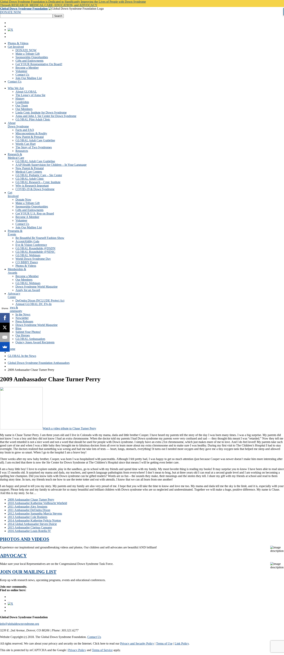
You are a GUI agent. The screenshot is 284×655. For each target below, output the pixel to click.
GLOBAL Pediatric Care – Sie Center (38, 175)
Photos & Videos (18, 43)
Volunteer (21, 71)
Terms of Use (164, 643)
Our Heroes (22, 335)
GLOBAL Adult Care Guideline (35, 140)
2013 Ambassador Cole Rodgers (27, 517)
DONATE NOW (10, 12)
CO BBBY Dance (26, 262)
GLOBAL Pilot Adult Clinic (32, 119)
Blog (18, 328)
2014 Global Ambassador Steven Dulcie (32, 524)
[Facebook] (5, 318)
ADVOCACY (13, 555)
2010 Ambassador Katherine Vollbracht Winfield (37, 503)
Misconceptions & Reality (31, 133)
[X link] (10, 29)
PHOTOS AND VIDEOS (24, 539)
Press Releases (24, 321)
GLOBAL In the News (22, 355)
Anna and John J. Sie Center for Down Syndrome (45, 116)
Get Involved (16, 46)
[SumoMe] (5, 347)
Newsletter (22, 318)
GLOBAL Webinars (27, 255)
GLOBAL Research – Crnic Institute (37, 182)
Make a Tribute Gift (27, 53)
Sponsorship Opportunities (31, 57)
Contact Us (22, 74)
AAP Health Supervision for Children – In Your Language (51, 164)
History (20, 98)
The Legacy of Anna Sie (30, 95)
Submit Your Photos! (28, 331)
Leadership (22, 102)
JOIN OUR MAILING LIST (28, 571)
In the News (22, 314)
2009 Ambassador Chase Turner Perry (31, 499)
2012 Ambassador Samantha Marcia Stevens (35, 513)
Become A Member (27, 217)
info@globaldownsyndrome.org (19, 623)
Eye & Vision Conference (31, 244)
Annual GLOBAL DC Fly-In (33, 304)
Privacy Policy (77, 650)
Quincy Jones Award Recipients (34, 342)
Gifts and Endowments (29, 60)
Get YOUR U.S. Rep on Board (34, 213)
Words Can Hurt (25, 143)
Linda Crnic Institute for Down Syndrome (41, 112)
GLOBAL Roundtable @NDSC (35, 251)
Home (11, 349)
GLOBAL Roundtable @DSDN (35, 248)
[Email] (5, 337)
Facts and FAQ (24, 130)
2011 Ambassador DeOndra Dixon (29, 510)
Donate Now (23, 199)
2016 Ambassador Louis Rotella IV (29, 531)
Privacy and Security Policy (137, 643)
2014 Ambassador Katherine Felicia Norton (34, 520)
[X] (5, 327)
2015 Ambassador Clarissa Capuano (30, 527)
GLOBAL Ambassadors (30, 338)
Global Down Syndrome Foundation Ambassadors (39, 362)
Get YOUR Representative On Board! (38, 64)
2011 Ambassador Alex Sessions (27, 506)
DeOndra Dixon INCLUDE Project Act (39, 300)
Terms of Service (102, 650)
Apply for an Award (27, 290)
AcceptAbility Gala (27, 241)
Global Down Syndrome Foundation (24, 8)
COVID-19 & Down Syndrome (34, 189)
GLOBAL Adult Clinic (29, 178)
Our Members (23, 109)
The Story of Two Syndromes (33, 147)
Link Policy (182, 643)
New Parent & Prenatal (29, 137)
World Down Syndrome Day (33, 258)
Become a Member (27, 67)
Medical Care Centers (28, 171)
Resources (21, 150)
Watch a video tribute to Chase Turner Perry (69, 428)
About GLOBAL (26, 91)
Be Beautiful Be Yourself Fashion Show (39, 237)
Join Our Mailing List (28, 78)
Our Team (21, 105)
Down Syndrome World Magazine (36, 286)
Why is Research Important (32, 185)
